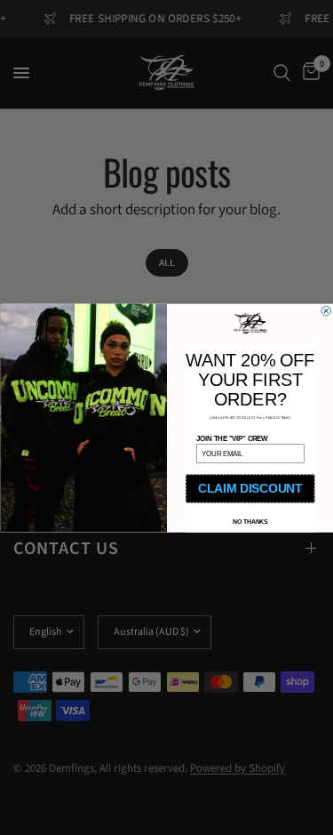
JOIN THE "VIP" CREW (231, 437)
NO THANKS (249, 521)
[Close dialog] (326, 311)
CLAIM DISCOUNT (250, 487)
